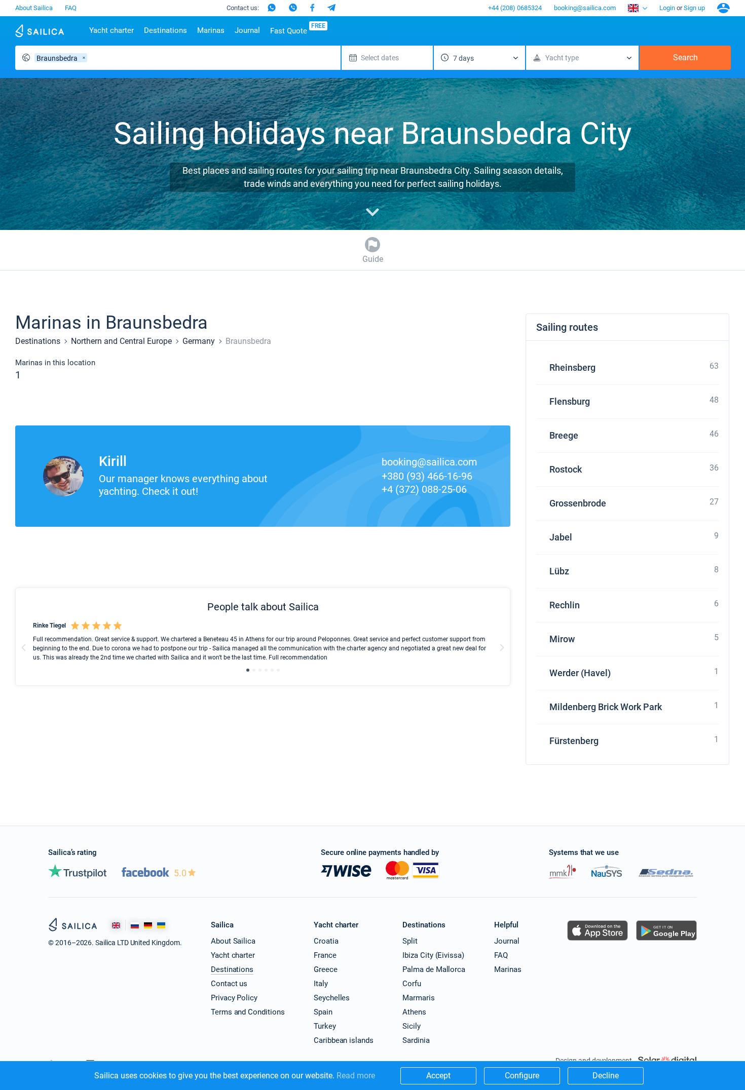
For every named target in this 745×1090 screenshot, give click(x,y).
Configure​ (522, 1075)
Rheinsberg (572, 367)
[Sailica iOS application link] (597, 940)
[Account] (723, 8)
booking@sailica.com (585, 8)
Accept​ (438, 1075)
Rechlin (564, 605)
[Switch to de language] (148, 925)
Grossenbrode (577, 503)
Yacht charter (111, 30)
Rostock (565, 469)
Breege (563, 435)
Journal (247, 30)
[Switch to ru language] (135, 925)
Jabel (560, 537)
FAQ (71, 8)
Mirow (562, 639)
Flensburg (569, 401)
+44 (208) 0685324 (515, 8)
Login (667, 8)
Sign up (694, 8)
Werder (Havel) (580, 673)
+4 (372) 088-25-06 (424, 489)
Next (502, 647)
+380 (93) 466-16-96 (427, 476)
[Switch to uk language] (161, 925)
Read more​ (356, 1075)
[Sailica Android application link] (666, 940)
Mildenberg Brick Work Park (605, 707)
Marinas (211, 30)
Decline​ (605, 1075)
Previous (24, 647)
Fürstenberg (574, 740)
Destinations (165, 30)
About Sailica (34, 8)
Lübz (559, 571)
